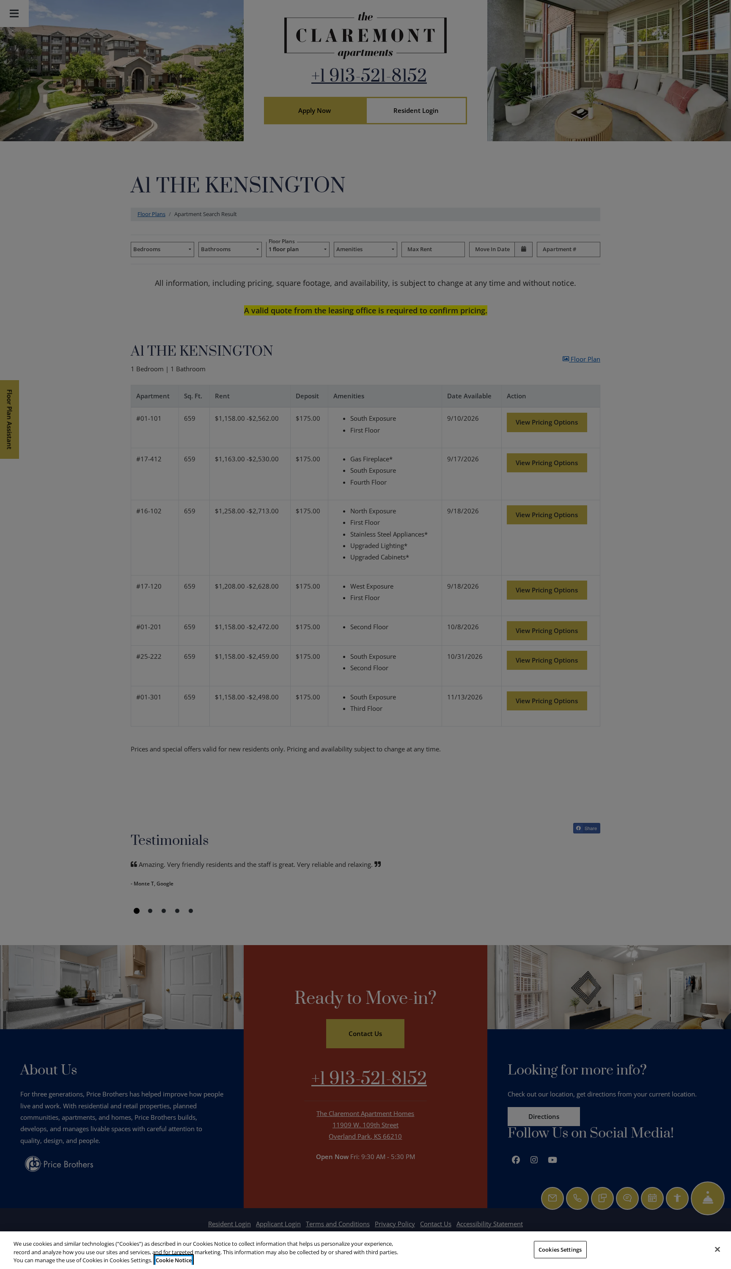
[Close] (717, 1249)
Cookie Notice (174, 1260)
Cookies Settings (560, 1249)
